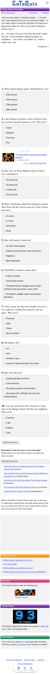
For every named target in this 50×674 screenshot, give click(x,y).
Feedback (45, 13)
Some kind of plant (14, 281)
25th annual (11, 95)
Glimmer (10, 133)
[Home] (25, 3)
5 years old (11, 190)
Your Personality (10, 564)
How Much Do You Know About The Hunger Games (25, 480)
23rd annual (11, 105)
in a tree (9, 221)
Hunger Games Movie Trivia (15, 491)
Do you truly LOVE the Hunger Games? (20, 487)
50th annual (11, 109)
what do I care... (13, 358)
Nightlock (10, 256)
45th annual (11, 100)
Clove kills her (12, 383)
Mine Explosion (13, 261)
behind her (11, 226)
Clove (9, 128)
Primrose (10, 318)
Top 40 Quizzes (36, 163)
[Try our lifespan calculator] (25, 617)
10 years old (11, 195)
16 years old (11, 185)
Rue (8, 143)
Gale (8, 323)
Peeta (9, 328)
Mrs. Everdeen (12, 333)
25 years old (11, 180)
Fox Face (10, 138)
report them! (22, 644)
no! (7, 348)
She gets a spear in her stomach (20, 388)
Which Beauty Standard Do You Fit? (18, 560)
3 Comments (33, 13)
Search (25, 670)
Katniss (9, 428)
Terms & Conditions (14, 660)
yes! (8, 353)
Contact (40, 660)
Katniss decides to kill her (17, 378)
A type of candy (13, 276)
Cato (8, 423)
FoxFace (10, 418)
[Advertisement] (25, 67)
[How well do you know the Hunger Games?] (8, 157)
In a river (10, 216)
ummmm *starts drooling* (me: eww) (22, 363)
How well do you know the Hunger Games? (31, 155)
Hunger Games (10, 13)
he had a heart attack (15, 246)
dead (8, 231)
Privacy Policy (29, 660)
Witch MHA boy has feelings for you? (18, 568)
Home (18, 670)
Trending (31, 670)
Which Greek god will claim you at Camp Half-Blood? (25, 572)
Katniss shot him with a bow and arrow (23, 251)
